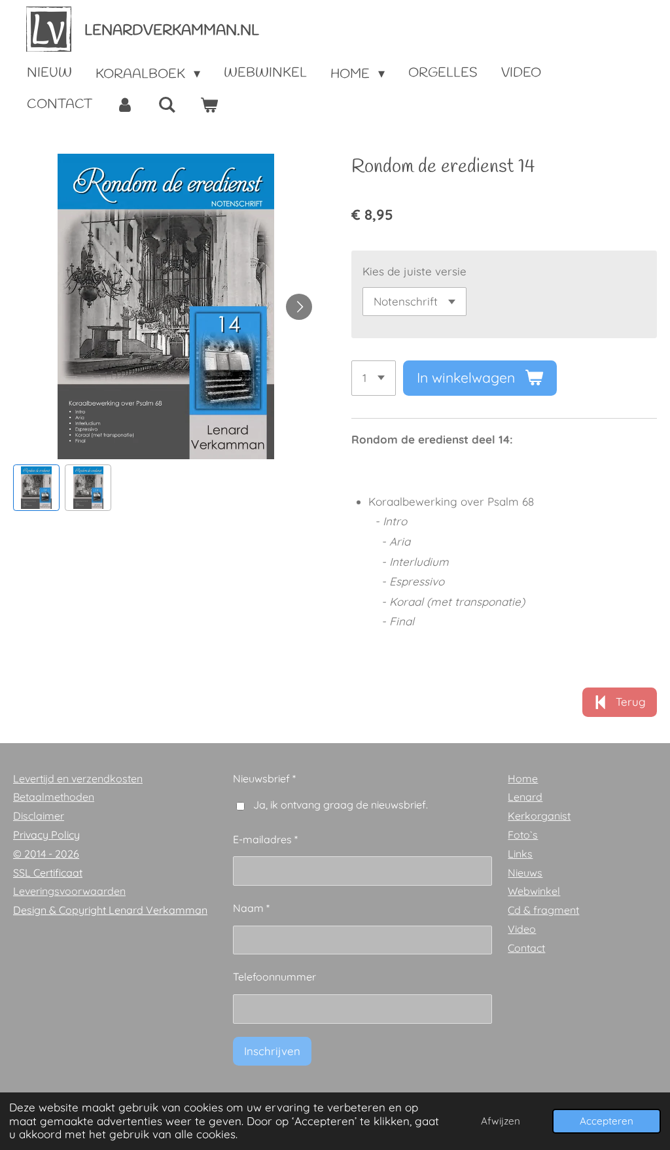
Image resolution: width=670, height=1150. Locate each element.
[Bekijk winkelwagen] (208, 105)
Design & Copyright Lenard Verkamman (110, 909)
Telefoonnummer (274, 976)
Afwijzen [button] (500, 1121)
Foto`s (523, 834)
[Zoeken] (167, 105)
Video (522, 928)
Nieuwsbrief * (264, 778)
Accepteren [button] (606, 1121)
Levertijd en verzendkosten (78, 778)
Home (523, 778)
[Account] (125, 105)
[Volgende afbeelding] (299, 307)
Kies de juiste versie (414, 271)
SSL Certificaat (47, 872)
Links (520, 853)
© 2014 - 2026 (46, 853)
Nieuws (525, 872)
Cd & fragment (543, 909)
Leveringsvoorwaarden (69, 890)
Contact (526, 947)
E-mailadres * (265, 839)
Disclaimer (38, 815)
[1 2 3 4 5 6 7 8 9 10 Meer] (373, 377)
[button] (36, 487)
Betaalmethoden (53, 796)
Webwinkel (534, 890)
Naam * (251, 908)
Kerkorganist (539, 815)
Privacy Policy (46, 834)
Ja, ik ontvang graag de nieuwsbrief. (340, 804)
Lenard (525, 796)
